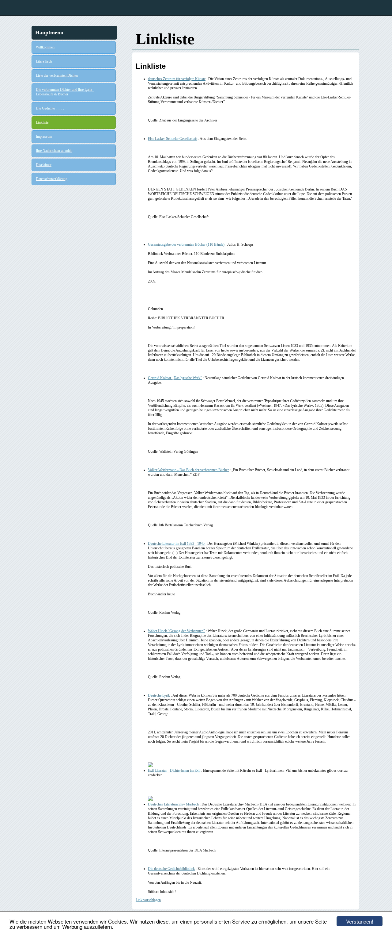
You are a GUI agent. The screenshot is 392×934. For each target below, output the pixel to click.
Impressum (44, 136)
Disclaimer (43, 165)
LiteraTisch (44, 61)
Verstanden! (359, 921)
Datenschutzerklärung (51, 179)
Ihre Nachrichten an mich (54, 150)
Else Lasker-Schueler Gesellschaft (172, 138)
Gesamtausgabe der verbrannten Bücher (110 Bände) (186, 244)
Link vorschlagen (148, 900)
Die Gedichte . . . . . (50, 108)
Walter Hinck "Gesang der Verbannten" (176, 631)
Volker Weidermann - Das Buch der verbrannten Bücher (188, 470)
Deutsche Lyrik (159, 695)
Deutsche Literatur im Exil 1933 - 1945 (176, 543)
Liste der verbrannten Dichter (57, 75)
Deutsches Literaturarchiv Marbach (173, 804)
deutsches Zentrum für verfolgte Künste (176, 79)
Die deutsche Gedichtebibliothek (171, 869)
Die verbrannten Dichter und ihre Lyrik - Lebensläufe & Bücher (65, 91)
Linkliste (42, 122)
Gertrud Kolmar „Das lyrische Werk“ (175, 378)
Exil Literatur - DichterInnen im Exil (174, 770)
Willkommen (45, 47)
